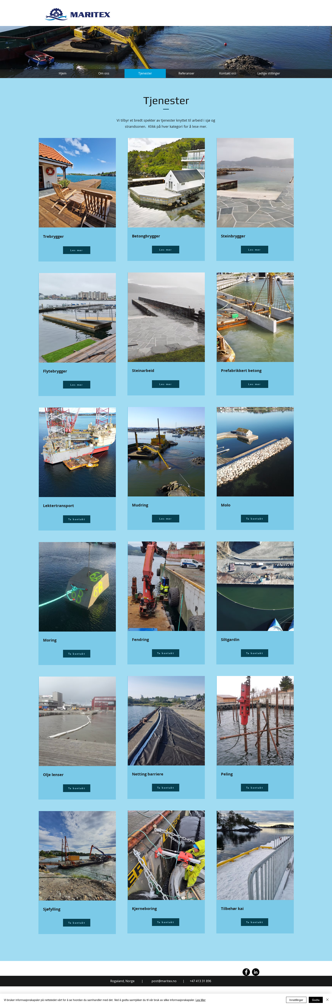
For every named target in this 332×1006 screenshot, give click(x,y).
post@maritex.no (164, 981)
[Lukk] (327, 1000)
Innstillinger (296, 1000)
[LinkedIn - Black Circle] (255, 972)
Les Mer (201, 1000)
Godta (316, 1000)
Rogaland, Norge (122, 981)
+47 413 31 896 (200, 981)
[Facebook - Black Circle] (246, 972)
